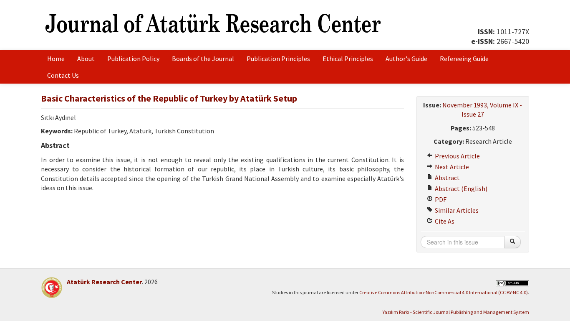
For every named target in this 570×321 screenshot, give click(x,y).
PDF (440, 199)
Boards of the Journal (203, 58)
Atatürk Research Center (104, 282)
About (86, 58)
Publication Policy (133, 58)
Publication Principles (278, 58)
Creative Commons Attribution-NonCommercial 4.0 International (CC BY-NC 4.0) (443, 292)
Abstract (447, 177)
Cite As (444, 221)
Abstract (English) (460, 188)
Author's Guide (406, 58)
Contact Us (63, 75)
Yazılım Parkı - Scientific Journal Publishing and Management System (456, 312)
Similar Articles (456, 210)
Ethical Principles (348, 58)
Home (56, 58)
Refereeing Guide (464, 58)
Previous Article (457, 156)
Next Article (451, 167)
